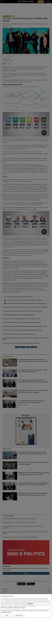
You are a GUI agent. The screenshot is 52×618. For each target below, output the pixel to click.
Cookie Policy (30, 603)
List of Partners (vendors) (6, 612)
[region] (26, 606)
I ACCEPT (7, 615)
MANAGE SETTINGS (19, 615)
